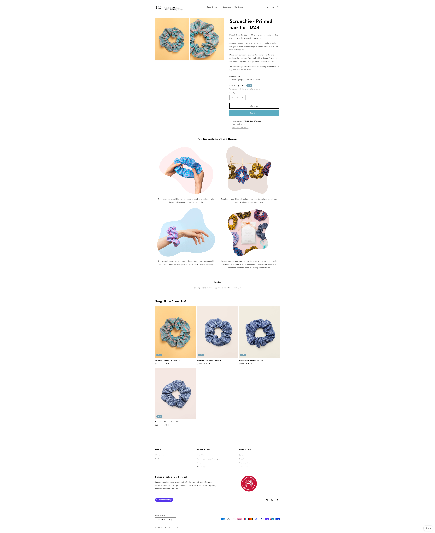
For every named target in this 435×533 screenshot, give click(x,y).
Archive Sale (201, 467)
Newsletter (201, 455)
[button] (267, 7)
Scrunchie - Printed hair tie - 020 (209, 361)
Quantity (232, 93)
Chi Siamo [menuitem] (238, 7)
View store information (240, 127)
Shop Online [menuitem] (212, 7)
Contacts (242, 455)
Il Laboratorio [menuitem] (227, 7)
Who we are (159, 455)
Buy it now (254, 113)
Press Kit (200, 463)
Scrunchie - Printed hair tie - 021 (251, 361)
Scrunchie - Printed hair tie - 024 (167, 361)
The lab (158, 459)
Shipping (242, 89)
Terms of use (243, 467)
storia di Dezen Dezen (201, 482)
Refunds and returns (246, 463)
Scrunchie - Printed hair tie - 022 (167, 422)
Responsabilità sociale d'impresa (209, 459)
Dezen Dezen (165, 528)
